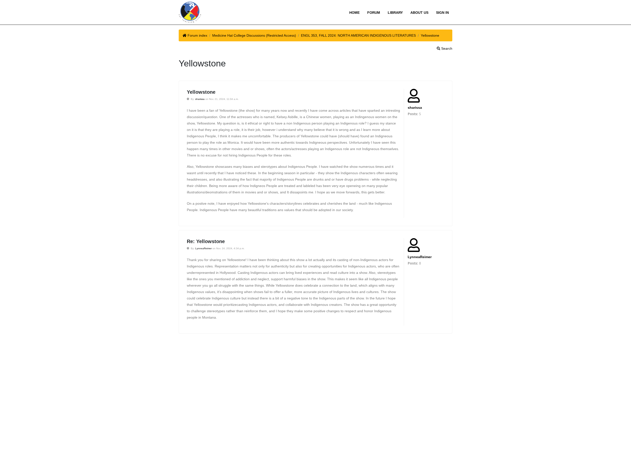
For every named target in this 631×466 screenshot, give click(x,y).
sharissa (200, 99)
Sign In (442, 13)
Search (446, 48)
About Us (419, 13)
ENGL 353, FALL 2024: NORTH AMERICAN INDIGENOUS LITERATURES (358, 35)
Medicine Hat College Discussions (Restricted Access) (254, 35)
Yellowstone (430, 35)
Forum (373, 13)
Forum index (197, 35)
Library (395, 13)
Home (354, 13)
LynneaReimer (203, 248)
